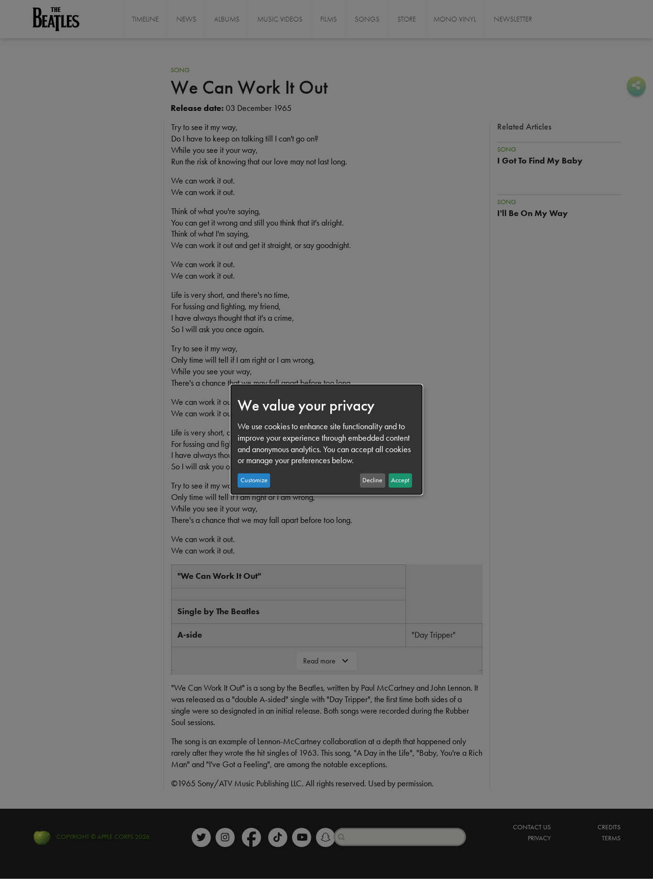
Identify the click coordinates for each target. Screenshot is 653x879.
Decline (372, 480)
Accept (400, 480)
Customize (254, 480)
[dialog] (326, 440)
